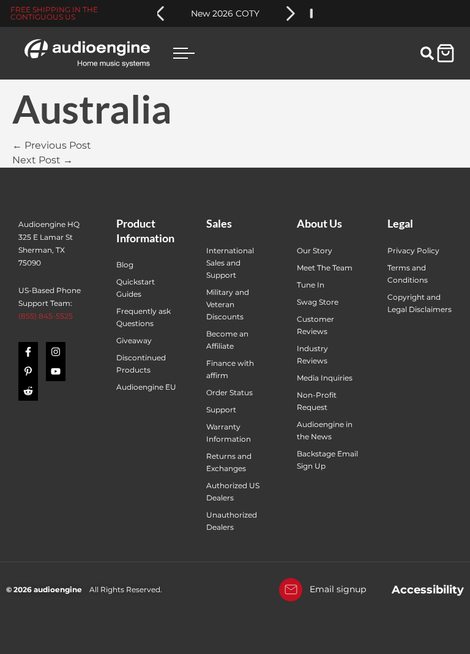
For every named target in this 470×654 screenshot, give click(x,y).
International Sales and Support (230, 263)
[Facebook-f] (28, 352)
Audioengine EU (146, 387)
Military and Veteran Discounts (227, 304)
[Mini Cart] (445, 53)
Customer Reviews (315, 325)
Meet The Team (324, 267)
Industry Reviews (312, 354)
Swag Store (317, 302)
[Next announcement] (290, 13)
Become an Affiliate (227, 340)
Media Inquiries (324, 377)
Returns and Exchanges (229, 462)
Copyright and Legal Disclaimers (419, 303)
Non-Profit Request (317, 401)
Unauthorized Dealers (231, 521)
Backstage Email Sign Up (327, 459)
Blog (124, 264)
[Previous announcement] (159, 13)
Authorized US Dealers (232, 491)
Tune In (310, 284)
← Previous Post (51, 145)
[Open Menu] (183, 53)
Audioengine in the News (324, 430)
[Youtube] (55, 371)
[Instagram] (55, 352)
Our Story (314, 250)
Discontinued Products (141, 363)
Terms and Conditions (407, 273)
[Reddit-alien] (28, 391)
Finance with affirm (230, 369)
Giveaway (134, 340)
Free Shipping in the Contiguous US (54, 13)
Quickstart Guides (135, 288)
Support (221, 409)
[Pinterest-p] (28, 371)
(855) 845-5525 (45, 316)
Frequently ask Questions (143, 317)
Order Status (229, 392)
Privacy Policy (413, 250)
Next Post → (42, 160)
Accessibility (428, 589)
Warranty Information (229, 433)
